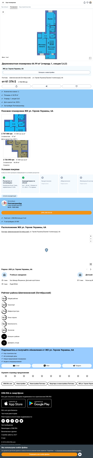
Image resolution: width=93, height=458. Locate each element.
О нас (3, 438)
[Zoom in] (90, 236)
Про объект (4, 7)
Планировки (13, 7)
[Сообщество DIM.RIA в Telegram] (12, 421)
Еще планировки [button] (11, 2)
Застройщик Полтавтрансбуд (14, 106)
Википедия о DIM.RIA (9, 428)
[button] (3, 2)
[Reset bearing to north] (90, 241)
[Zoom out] (90, 238)
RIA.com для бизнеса (9, 410)
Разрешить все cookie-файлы (39, 454)
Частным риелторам (9, 413)
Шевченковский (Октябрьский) (20, 78)
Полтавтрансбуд (15, 203)
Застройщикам (7, 425)
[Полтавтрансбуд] (4, 203)
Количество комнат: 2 (11, 91)
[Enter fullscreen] (90, 264)
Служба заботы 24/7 (9, 435)
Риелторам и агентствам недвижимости (16, 417)
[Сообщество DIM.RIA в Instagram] (3, 421)
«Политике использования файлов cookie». (69, 450)
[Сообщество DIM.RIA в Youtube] (17, 421)
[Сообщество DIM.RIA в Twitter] (21, 421)
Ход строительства (25, 7)
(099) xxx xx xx (46, 213)
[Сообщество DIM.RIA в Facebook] (8, 421)
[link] (46, 127)
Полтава (5, 78)
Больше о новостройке (46, 72)
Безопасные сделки (9, 431)
